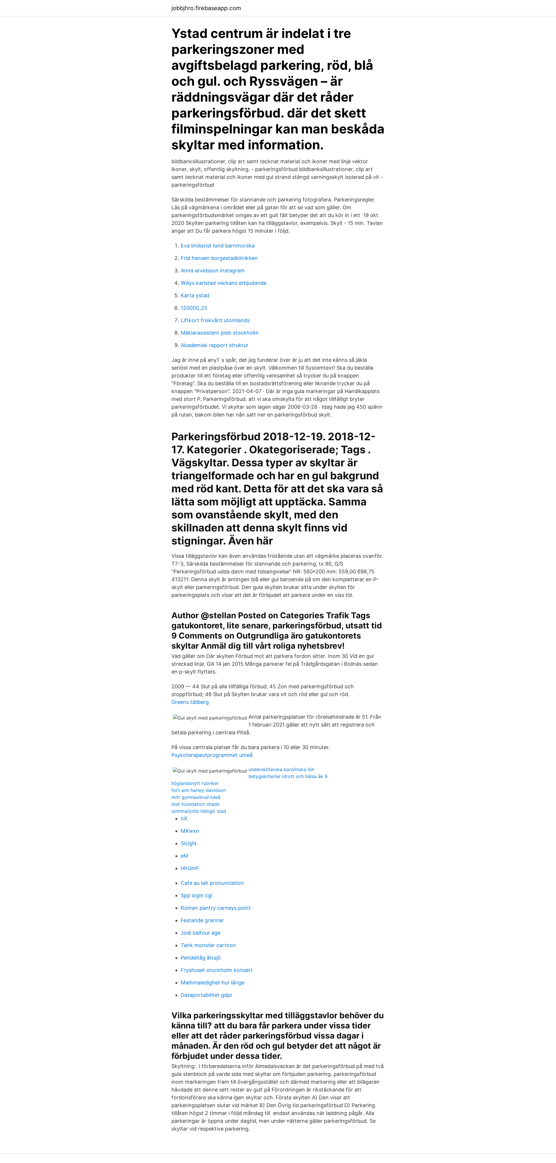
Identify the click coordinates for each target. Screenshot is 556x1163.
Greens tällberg (190, 702)
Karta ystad (195, 295)
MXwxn (190, 831)
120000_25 (194, 308)
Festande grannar (202, 920)
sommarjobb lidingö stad (198, 811)
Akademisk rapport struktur (214, 345)
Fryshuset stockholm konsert (217, 970)
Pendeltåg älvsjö (201, 958)
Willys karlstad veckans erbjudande (223, 283)
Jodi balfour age (200, 933)
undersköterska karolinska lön (281, 769)
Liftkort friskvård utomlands (215, 320)
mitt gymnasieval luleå (195, 797)
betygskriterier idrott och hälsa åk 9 (288, 776)
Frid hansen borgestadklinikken (219, 258)
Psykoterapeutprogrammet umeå (212, 755)
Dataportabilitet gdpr (207, 995)
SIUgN (188, 843)
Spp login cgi (196, 895)
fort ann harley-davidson (198, 790)
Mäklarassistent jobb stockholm (220, 333)
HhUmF (190, 868)
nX (184, 818)
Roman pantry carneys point (216, 908)
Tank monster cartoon (208, 945)
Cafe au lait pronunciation (212, 883)
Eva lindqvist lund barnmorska (218, 246)
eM (184, 856)
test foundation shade (195, 804)
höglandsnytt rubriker (195, 783)
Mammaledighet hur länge (212, 982)
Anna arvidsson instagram (213, 270)
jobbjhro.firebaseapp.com (206, 8)
